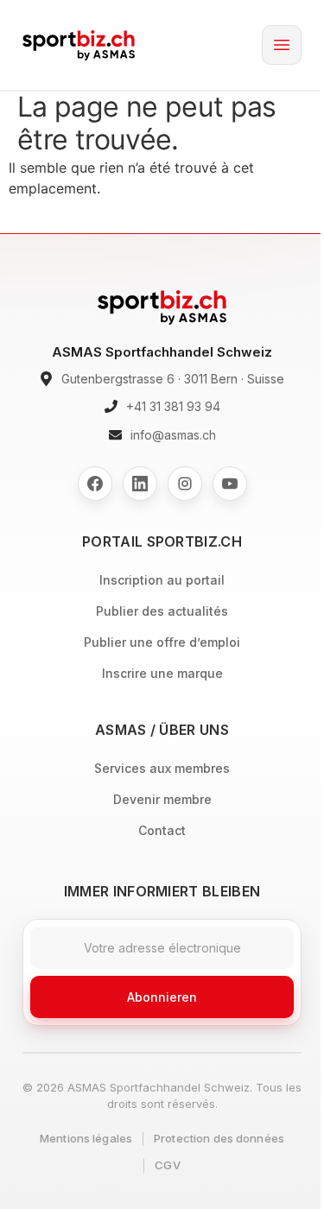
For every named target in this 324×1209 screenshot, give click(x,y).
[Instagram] (185, 483)
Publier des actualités (162, 611)
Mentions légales (86, 1138)
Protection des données (219, 1138)
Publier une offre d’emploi (162, 642)
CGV (167, 1165)
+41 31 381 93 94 (173, 406)
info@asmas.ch (173, 434)
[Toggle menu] (282, 45)
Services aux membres (162, 768)
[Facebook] (95, 483)
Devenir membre (162, 799)
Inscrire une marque (162, 673)
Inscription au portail (162, 580)
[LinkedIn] (140, 483)
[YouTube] (230, 483)
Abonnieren (162, 997)
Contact (162, 830)
